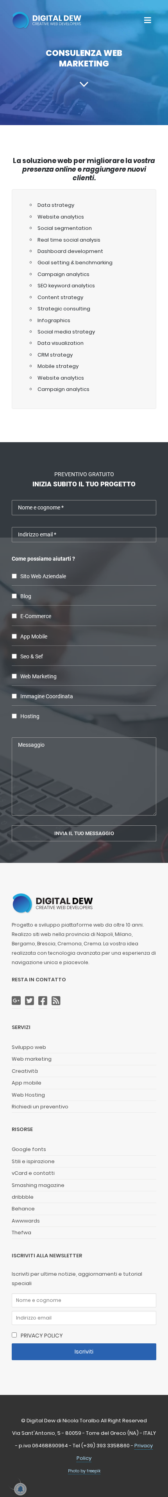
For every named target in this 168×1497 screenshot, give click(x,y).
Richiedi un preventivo (40, 1106)
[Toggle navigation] (147, 20)
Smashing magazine (38, 1185)
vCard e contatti (33, 1173)
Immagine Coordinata (46, 696)
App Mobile (33, 636)
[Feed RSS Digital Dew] (56, 1001)
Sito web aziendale (43, 576)
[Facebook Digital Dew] (42, 1001)
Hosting (29, 716)
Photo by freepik (84, 1471)
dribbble (23, 1197)
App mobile (26, 1082)
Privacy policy (42, 1335)
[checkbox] (14, 576)
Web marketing (38, 676)
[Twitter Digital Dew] (29, 1001)
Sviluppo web (29, 1047)
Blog (25, 596)
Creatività (25, 1071)
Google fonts (29, 1149)
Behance (23, 1208)
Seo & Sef (31, 656)
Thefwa (21, 1232)
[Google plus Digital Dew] (16, 1001)
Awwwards (26, 1220)
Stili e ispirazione (33, 1161)
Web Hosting (28, 1095)
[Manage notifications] (14, 1483)
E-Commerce (35, 616)
